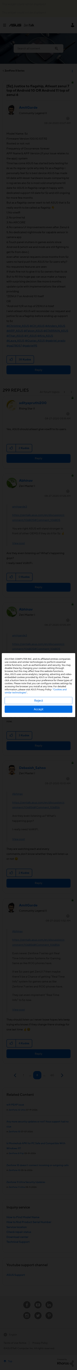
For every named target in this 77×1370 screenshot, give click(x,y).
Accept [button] (38, 709)
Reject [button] (38, 700)
